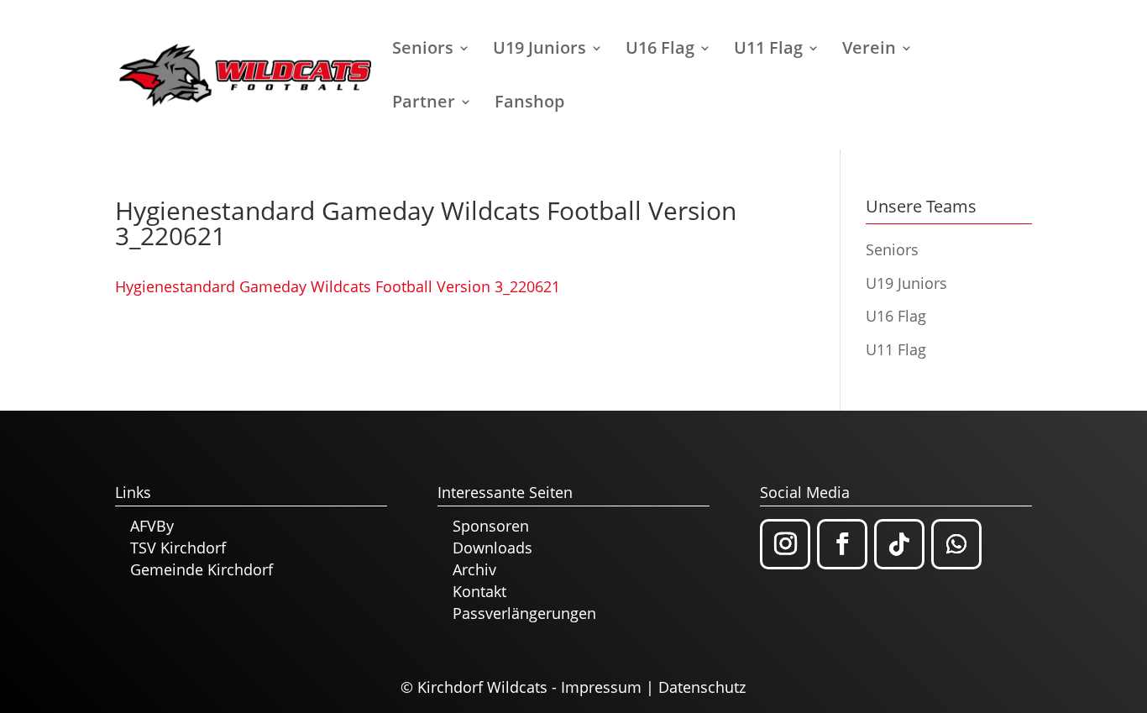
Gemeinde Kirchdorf (201, 569)
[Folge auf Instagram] (785, 544)
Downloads (492, 547)
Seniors (422, 50)
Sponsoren (491, 526)
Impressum (601, 687)
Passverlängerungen (524, 613)
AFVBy (152, 526)
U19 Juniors (539, 50)
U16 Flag (660, 50)
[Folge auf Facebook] (842, 544)
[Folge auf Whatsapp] (956, 544)
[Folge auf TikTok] (899, 544)
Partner (423, 104)
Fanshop (529, 104)
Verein (869, 50)
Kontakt (479, 591)
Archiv (474, 569)
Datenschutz (702, 687)
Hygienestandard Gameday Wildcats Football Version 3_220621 (337, 286)
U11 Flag (768, 50)
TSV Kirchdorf (178, 547)
